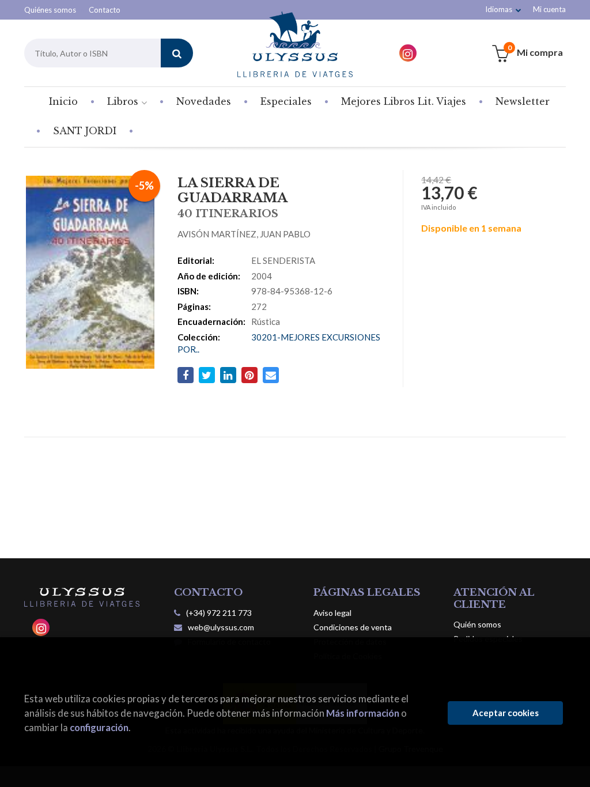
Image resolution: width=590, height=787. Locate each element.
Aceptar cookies (505, 712)
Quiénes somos (50, 9)
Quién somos (477, 624)
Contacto (104, 9)
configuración (99, 727)
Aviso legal (332, 613)
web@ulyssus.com (221, 627)
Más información (362, 713)
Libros (124, 101)
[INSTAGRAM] (408, 53)
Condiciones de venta (352, 627)
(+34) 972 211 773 (219, 613)
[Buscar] (177, 53)
